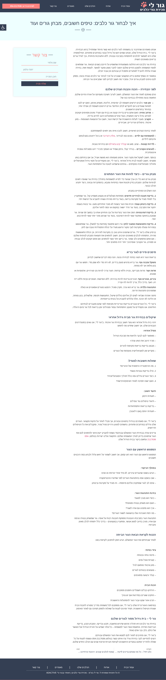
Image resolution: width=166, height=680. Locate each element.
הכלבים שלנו (90, 6)
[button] (3, 27)
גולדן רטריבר (108, 136)
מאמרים (70, 6)
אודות (108, 6)
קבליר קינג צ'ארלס (118, 144)
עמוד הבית (125, 6)
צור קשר (53, 6)
